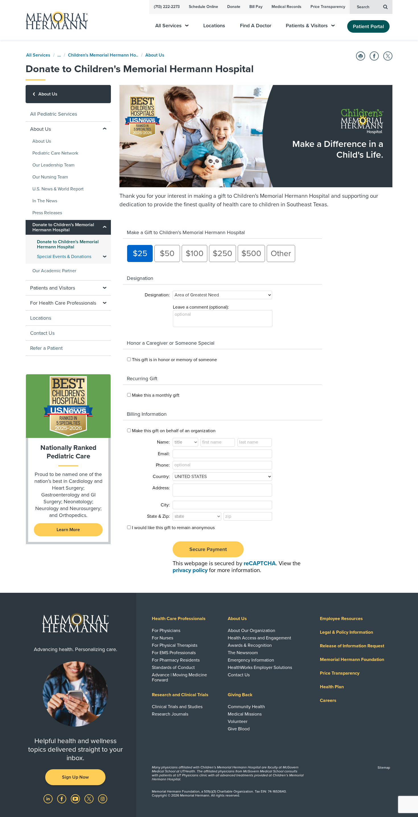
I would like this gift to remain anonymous (173, 528)
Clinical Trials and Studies (177, 706)
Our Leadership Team (53, 165)
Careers (328, 700)
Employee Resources (341, 618)
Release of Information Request (352, 646)
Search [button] (363, 7)
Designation (140, 278)
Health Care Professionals (179, 618)
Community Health (246, 706)
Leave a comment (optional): (201, 307)
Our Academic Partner (54, 271)
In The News (44, 201)
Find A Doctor (255, 26)
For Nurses (162, 638)
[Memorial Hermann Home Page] (54, 20)
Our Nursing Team (50, 177)
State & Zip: (158, 516)
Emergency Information (251, 660)
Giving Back (240, 695)
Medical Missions (245, 714)
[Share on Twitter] (387, 56)
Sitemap (384, 768)
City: (165, 505)
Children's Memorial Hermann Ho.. (103, 55)
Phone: (163, 465)
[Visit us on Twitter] (89, 798)
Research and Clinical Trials (180, 695)
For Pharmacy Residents (176, 660)
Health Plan (332, 687)
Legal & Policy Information (346, 632)
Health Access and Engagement (259, 638)
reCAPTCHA (260, 563)
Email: (164, 454)
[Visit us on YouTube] (76, 798)
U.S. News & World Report (58, 189)
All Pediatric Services (53, 114)
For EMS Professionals (174, 652)
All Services (168, 26)
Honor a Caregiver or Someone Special (170, 343)
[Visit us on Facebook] (62, 798)
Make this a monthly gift (155, 395)
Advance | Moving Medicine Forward (179, 677)
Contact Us (42, 333)
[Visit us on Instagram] (102, 798)
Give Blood (239, 728)
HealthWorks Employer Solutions (260, 667)
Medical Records (286, 6)
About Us (154, 55)
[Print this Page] (360, 56)
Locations (214, 26)
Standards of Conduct (173, 667)
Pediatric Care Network (55, 153)
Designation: (157, 295)
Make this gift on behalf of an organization (174, 431)
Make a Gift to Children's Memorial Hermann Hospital (186, 232)
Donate (233, 6)
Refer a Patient (46, 348)
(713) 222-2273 (167, 6)
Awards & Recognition (250, 645)
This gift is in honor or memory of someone (174, 360)
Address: (161, 488)
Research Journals (170, 714)
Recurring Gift (142, 378)
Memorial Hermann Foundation (352, 659)
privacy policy (190, 570)
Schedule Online (203, 6)
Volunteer (237, 721)
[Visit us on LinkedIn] (49, 798)
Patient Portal (368, 26)
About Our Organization (251, 630)
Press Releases (47, 213)
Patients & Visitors (307, 26)
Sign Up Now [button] (75, 777)
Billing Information (147, 414)
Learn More (68, 530)
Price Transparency (328, 6)
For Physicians (166, 630)
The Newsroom (243, 652)
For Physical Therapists (174, 645)
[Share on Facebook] (374, 56)
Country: (161, 476)
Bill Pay (255, 6)
